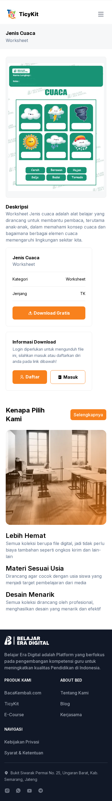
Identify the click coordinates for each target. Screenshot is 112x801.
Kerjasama (71, 714)
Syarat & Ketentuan (23, 752)
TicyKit (11, 703)
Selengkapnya (88, 414)
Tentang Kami (74, 692)
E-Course (14, 714)
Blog (65, 703)
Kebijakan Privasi (21, 742)
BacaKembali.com (22, 692)
